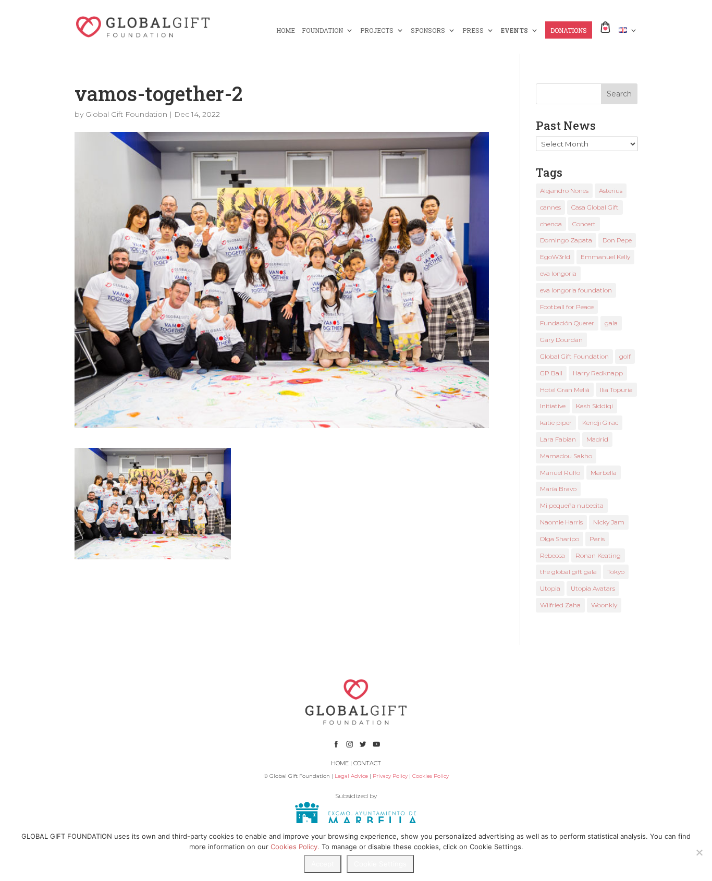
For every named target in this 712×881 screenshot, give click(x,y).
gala (611, 323)
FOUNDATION (322, 30)
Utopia (550, 588)
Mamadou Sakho (566, 456)
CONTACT (367, 763)
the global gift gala (568, 572)
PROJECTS (377, 30)
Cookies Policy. (295, 846)
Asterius (610, 190)
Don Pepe (617, 240)
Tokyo (615, 572)
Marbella (604, 472)
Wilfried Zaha (560, 605)
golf (625, 356)
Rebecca (552, 555)
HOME (285, 30)
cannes (550, 207)
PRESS (473, 30)
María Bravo (558, 489)
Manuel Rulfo (560, 472)
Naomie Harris (561, 522)
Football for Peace (567, 307)
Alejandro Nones (564, 190)
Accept (322, 864)
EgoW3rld (555, 257)
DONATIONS (568, 30)
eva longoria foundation (576, 290)
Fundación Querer (567, 323)
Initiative (553, 406)
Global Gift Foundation (126, 114)
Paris (597, 539)
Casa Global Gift (595, 207)
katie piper (556, 422)
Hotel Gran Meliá (565, 390)
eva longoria (558, 273)
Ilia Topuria (616, 390)
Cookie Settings (380, 864)
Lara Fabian (558, 439)
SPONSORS (428, 30)
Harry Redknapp (598, 373)
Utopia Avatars (593, 588)
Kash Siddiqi (594, 406)
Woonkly (604, 605)
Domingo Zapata (566, 240)
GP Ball (551, 373)
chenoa (551, 224)
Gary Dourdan (561, 340)
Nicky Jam (608, 522)
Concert (584, 224)
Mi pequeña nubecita (572, 505)
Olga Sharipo (559, 539)
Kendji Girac (600, 422)
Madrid (597, 439)
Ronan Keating (598, 555)
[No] (699, 852)
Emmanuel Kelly (605, 257)
